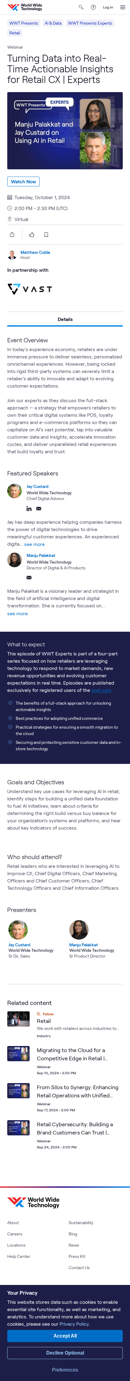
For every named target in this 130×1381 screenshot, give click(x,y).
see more (34, 544)
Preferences (65, 1369)
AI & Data (53, 23)
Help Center (18, 1256)
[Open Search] (81, 7)
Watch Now (23, 181)
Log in (108, 7)
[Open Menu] (122, 7)
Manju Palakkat (41, 555)
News (74, 1245)
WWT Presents (23, 23)
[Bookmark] (23, 1052)
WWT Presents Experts (90, 23)
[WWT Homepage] (24, 7)
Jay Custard (37, 486)
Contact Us (79, 1267)
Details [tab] (65, 319)
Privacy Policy (74, 1324)
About (13, 1222)
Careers (14, 1233)
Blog (73, 1233)
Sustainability (81, 1222)
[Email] (38, 508)
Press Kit (77, 1256)
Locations (16, 1245)
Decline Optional (65, 1352)
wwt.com (101, 690)
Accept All (65, 1335)
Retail (14, 32)
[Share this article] (11, 234)
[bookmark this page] (46, 234)
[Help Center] (93, 7)
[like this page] (31, 234)
